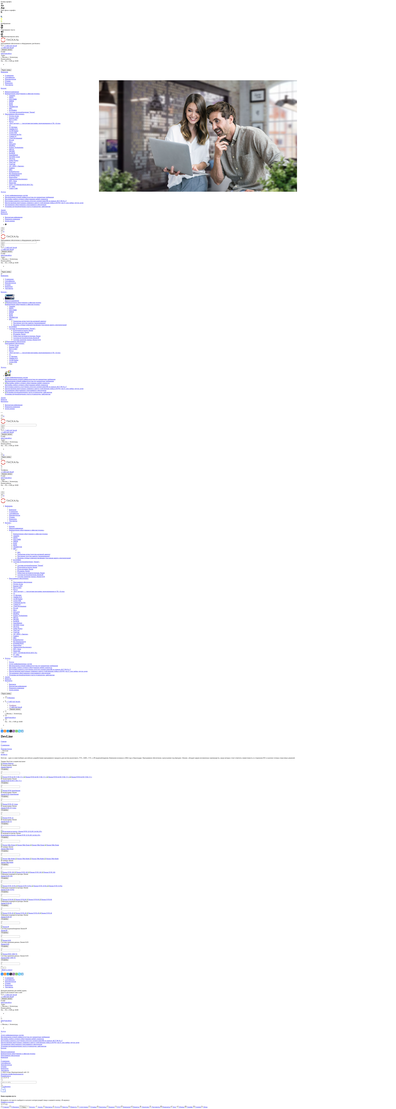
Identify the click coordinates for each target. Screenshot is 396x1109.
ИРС (10, 108)
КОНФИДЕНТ (14, 175)
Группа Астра (14, 116)
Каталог (3, 88)
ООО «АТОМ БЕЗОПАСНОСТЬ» (21, 185)
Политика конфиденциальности (12, 1074)
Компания (4, 72)
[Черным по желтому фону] (1, 19)
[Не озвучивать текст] (2, 35)
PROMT (12, 151)
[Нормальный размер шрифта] (2, 6)
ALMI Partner (13, 131)
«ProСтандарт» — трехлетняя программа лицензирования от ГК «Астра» (35, 123)
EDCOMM (13, 99)
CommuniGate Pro (15, 134)
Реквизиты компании (12, 219)
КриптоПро (13, 177)
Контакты (4, 214)
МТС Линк (13, 181)
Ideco (11, 142)
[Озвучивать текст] (2, 32)
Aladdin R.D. (13, 129)
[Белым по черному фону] (1, 15)
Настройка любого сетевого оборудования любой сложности (26, 199)
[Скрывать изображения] (2, 28)
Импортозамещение (12, 92)
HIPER (11, 101)
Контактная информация (13, 217)
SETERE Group (14, 157)
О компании (9, 75)
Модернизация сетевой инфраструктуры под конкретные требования (29, 197)
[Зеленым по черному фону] (1, 21)
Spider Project (13, 160)
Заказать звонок (7, 49)
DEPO (11, 97)
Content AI (12, 136)
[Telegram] (22, 731)
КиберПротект (14, 172)
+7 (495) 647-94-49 (10, 46)
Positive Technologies (16, 147)
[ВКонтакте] (2, 731)
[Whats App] (5, 224)
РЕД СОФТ (13, 120)
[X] (10, 731)
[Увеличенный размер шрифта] (2, 8)
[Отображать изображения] (2, 25)
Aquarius (12, 95)
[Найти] (2, 244)
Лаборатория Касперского (18, 179)
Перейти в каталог (7, 1102)
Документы (9, 85)
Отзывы (8, 81)
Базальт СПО (13, 118)
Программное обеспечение (14, 114)
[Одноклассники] (5, 731)
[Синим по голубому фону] (1, 17)
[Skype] (19, 731)
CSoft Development (15, 138)
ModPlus (12, 146)
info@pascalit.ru (6, 53)
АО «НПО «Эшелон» (16, 166)
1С (10, 125)
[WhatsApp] (16, 731)
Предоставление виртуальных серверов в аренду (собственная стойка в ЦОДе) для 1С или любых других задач (44, 203)
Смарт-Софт (13, 188)
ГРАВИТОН (13, 107)
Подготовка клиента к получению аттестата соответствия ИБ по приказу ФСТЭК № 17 (36, 201)
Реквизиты (9, 83)
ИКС (11, 170)
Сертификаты (10, 77)
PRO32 (11, 149)
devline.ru (4, 754)
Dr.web (11, 140)
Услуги (3, 192)
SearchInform (13, 155)
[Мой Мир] (8, 731)
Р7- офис (12, 186)
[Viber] (13, 731)
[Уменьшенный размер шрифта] (2, 3)
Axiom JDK (13, 133)
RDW (11, 105)
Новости (4, 212)
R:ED (11, 103)
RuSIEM (12, 153)
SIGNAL (12, 159)
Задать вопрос (10, 221)
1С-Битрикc (13, 127)
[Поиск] (2, 228)
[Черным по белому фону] (1, 12)
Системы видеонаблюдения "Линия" (22, 112)
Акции (3, 210)
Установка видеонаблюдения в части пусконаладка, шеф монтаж (27, 206)
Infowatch (12, 144)
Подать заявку (6, 70)
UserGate (12, 164)
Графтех (12, 168)
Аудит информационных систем (16, 195)
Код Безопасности (15, 173)
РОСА (11, 121)
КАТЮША (13, 110)
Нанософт (12, 183)
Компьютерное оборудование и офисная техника (22, 94)
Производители (10, 79)
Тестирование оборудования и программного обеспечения (25, 205)
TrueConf (12, 162)
